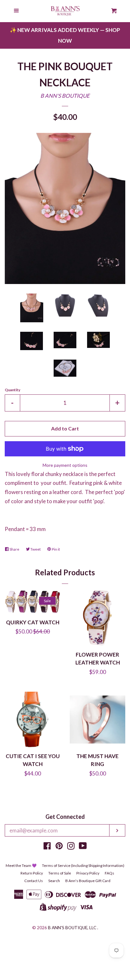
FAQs (109, 873)
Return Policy (32, 873)
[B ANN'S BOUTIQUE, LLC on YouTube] (83, 846)
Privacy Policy (87, 873)
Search (54, 880)
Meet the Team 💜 (21, 865)
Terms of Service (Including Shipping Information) (83, 865)
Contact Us (33, 880)
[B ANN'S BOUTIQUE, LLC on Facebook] (47, 846)
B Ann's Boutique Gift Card (87, 880)
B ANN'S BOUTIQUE (65, 95)
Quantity (12, 389)
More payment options (65, 465)
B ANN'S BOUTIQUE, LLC (72, 927)
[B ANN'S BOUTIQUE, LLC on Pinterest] (59, 846)
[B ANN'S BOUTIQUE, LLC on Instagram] (71, 846)
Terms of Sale (59, 873)
